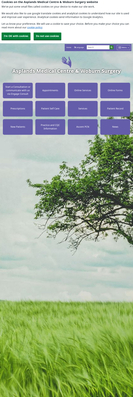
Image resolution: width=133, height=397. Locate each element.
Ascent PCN (82, 127)
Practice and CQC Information (50, 127)
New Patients (18, 127)
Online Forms (115, 90)
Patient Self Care (50, 108)
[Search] (111, 47)
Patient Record (115, 108)
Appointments (50, 90)
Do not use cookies (47, 36)
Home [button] (68, 47)
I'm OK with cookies (16, 36)
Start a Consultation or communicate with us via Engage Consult (17, 90)
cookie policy (34, 27)
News (115, 127)
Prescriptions (18, 108)
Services (82, 108)
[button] (79, 47)
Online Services (82, 90)
